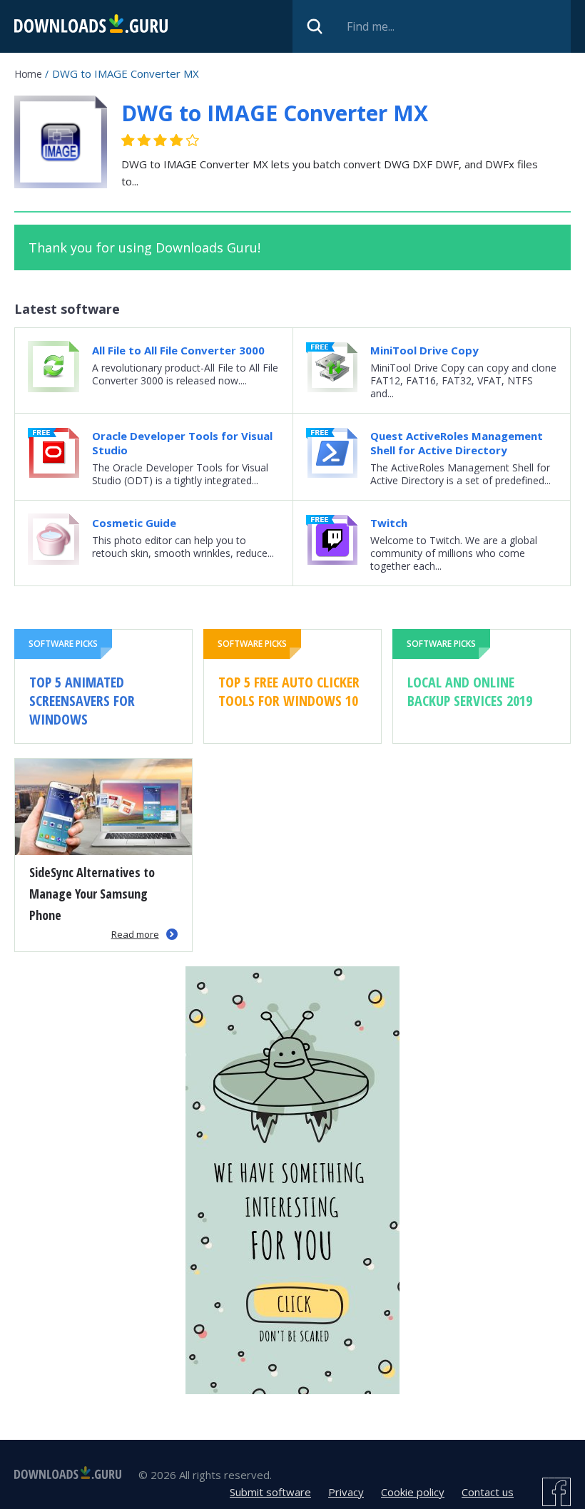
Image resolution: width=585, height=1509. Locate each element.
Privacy (346, 1492)
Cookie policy (412, 1492)
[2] (136, 140)
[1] (128, 140)
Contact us (488, 1492)
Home (27, 74)
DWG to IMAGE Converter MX (274, 113)
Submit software (270, 1492)
